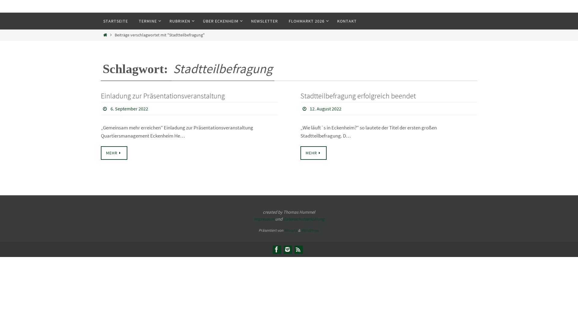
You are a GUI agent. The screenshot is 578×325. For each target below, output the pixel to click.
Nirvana (290, 230)
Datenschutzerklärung (304, 219)
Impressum (264, 219)
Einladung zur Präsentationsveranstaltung (163, 96)
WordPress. (310, 230)
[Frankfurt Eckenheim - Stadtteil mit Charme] (277, 249)
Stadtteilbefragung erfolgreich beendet (358, 96)
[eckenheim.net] (287, 249)
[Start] (105, 35)
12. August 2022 (325, 109)
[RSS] (298, 249)
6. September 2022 (129, 109)
